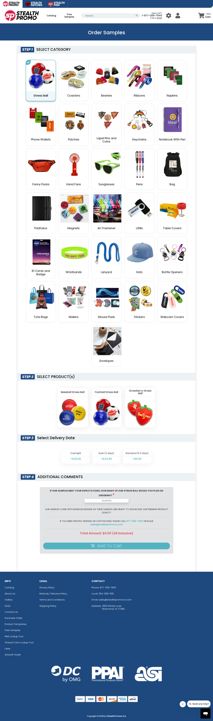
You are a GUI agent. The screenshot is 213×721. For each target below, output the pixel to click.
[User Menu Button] (169, 15)
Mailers (74, 317)
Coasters (73, 95)
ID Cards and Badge (41, 272)
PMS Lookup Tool (14, 636)
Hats (139, 272)
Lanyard (106, 272)
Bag (172, 184)
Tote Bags (41, 317)
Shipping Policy (47, 606)
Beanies (106, 95)
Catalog (51, 15)
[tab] (11, 4)
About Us (10, 593)
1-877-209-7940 (152, 15)
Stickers (139, 317)
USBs (139, 228)
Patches (73, 139)
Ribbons (139, 95)
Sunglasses (106, 184)
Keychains (139, 139)
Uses (7, 648)
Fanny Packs (40, 184)
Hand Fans (73, 184)
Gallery (9, 599)
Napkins (172, 95)
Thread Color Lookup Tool (19, 642)
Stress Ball (41, 95)
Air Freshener (106, 228)
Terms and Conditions (52, 599)
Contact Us (11, 612)
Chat (159, 18)
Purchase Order (13, 618)
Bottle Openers (172, 272)
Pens (139, 184)
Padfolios (40, 228)
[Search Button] (136, 15)
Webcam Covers (172, 317)
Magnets (74, 228)
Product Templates (16, 624)
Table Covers (172, 228)
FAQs (7, 606)
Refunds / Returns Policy (53, 593)
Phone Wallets (41, 139)
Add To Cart (109, 546)
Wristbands (74, 272)
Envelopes (106, 361)
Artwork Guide (13, 654)
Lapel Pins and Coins (106, 140)
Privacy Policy (46, 587)
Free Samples (69, 15)
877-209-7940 (108, 587)
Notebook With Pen (172, 139)
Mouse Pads (106, 317)
